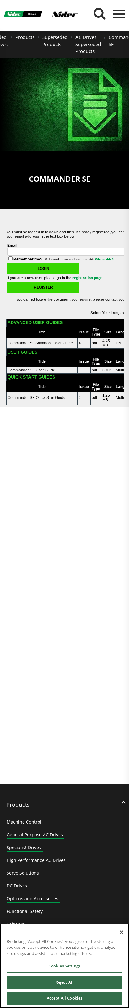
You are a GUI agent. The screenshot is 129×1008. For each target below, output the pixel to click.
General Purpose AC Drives (35, 835)
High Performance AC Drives (36, 860)
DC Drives (17, 886)
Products (24, 37)
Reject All (64, 982)
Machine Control (24, 822)
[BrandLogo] (23, 14)
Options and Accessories (32, 898)
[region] (64, 966)
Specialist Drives (24, 847)
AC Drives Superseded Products (88, 44)
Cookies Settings (64, 966)
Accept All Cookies (64, 998)
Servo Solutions (23, 873)
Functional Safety (25, 911)
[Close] (121, 932)
